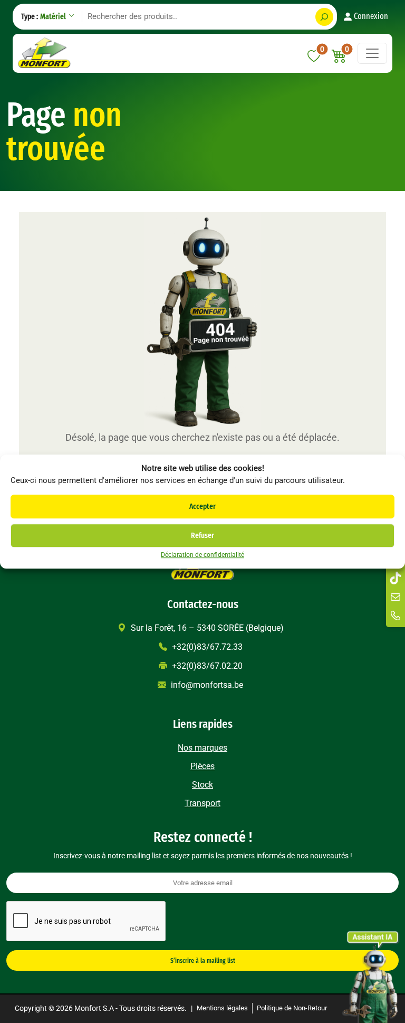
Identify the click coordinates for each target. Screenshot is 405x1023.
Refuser (202, 535)
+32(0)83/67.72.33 (206, 647)
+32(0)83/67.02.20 (206, 666)
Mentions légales (222, 1008)
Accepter (202, 506)
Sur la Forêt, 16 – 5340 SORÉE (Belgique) (206, 628)
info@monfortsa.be (206, 685)
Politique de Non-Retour (292, 1008)
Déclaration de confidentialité (202, 554)
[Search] (324, 17)
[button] (339, 56)
